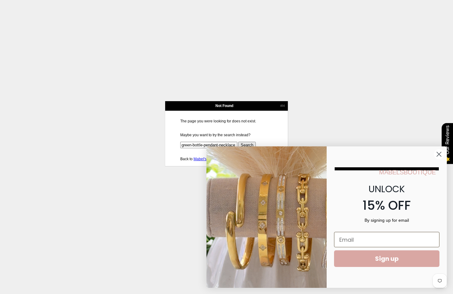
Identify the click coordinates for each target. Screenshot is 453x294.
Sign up (387, 258)
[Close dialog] (439, 154)
